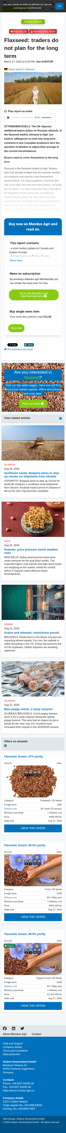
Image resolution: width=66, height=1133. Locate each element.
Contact (36, 1034)
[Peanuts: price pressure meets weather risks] (33, 519)
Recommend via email (20, 349)
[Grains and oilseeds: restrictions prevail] (33, 602)
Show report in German (21, 69)
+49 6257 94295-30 (23, 1083)
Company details (12, 1047)
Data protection (11, 1054)
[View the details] (33, 781)
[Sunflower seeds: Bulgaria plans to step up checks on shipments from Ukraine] (33, 443)
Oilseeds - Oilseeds (33, 21)
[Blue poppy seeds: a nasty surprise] (33, 679)
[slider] (22, 117)
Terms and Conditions (15, 1050)
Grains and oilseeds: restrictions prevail (31, 632)
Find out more (31, 403)
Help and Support (13, 1043)
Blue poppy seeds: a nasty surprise (28, 709)
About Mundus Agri (15, 1034)
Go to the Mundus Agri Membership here (34, 295)
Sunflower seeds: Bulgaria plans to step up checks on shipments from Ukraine (31, 474)
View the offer (33, 828)
